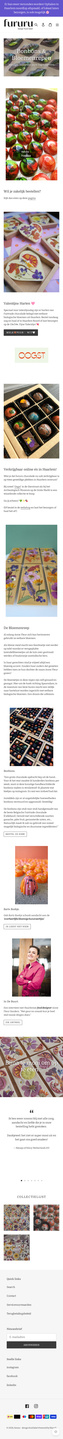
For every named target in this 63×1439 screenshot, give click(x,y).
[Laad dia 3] (28, 1180)
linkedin (11, 1385)
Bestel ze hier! (15, 834)
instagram (13, 1367)
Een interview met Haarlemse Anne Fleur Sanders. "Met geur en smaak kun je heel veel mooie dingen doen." (31, 1011)
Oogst (17, 486)
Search (11, 1287)
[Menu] (57, 24)
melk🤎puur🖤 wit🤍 (20, 332)
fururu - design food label (26, 1428)
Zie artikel (13, 1022)
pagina (32, 198)
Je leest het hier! (17, 926)
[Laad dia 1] (21, 1180)
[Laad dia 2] (25, 1180)
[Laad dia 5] (35, 1180)
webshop (25, 507)
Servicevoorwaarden (19, 1304)
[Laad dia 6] (38, 1180)
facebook (12, 1376)
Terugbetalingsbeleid (19, 1313)
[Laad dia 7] (41, 1180)
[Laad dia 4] (31, 1180)
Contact (11, 1295)
